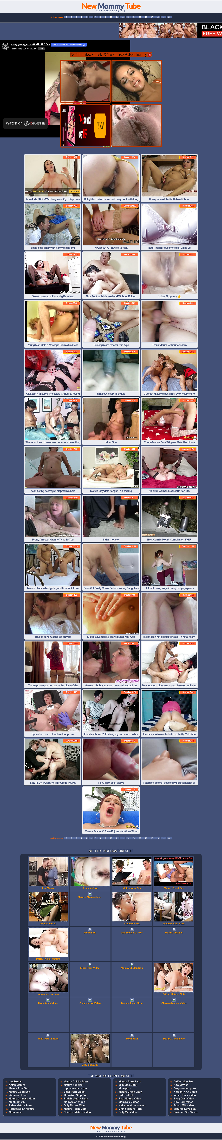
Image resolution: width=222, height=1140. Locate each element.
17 (152, 17)
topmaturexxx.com (75, 1088)
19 (163, 17)
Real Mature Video (130, 1098)
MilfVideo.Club (128, 1085)
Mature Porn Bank (130, 1081)
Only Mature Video (75, 1105)
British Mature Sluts (76, 1098)
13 (128, 17)
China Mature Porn (130, 1108)
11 (117, 17)
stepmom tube (17, 1095)
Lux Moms (15, 1081)
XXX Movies (181, 1085)
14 (134, 17)
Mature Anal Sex (19, 1088)
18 (158, 17)
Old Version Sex (183, 1081)
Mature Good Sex (19, 1091)
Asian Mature (17, 1085)
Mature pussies (73, 1085)
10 (111, 17)
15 (140, 17)
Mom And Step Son (75, 1095)
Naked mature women (132, 1105)
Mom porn (125, 1088)
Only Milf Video (128, 1112)
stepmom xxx (17, 1102)
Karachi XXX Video (185, 1091)
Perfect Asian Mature (21, 1108)
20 (169, 17)
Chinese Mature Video (77, 1112)
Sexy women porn (185, 1088)
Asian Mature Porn (20, 1105)
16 (146, 17)
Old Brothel (126, 1095)
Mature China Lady (130, 1091)
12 (123, 17)
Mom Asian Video (74, 1102)
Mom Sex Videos (129, 1102)
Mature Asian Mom (75, 1108)
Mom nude (15, 1112)
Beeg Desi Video (184, 1098)
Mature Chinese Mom (22, 1098)
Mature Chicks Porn (76, 1081)
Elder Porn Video (74, 1091)
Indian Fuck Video (185, 1095)
